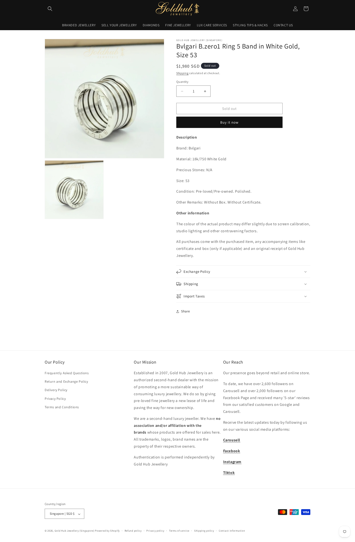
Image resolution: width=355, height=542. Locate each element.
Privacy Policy (55, 398)
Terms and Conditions (62, 407)
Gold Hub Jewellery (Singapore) (74, 531)
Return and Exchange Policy (66, 382)
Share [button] (185, 311)
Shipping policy (204, 530)
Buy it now (229, 122)
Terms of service (179, 530)
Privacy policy (155, 530)
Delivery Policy (56, 390)
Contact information (232, 530)
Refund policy (133, 530)
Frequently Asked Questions (67, 373)
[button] (50, 8)
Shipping (182, 73)
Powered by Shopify (107, 531)
